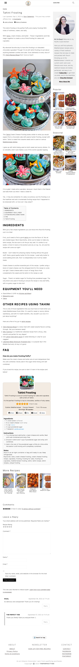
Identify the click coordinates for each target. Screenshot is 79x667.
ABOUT (12, 649)
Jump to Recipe (8, 22)
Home (5, 9)
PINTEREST (66, 656)
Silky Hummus (7, 332)
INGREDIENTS (9, 210)
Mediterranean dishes (10, 142)
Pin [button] (27, 413)
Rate (43, 413)
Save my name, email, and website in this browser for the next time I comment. (26, 575)
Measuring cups (8, 296)
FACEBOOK (66, 651)
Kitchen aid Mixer (25, 293)
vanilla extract (19, 429)
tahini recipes (26, 321)
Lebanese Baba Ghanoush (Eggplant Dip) (17, 342)
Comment (6, 531)
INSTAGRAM (66, 654)
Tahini (8, 36)
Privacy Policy (12, 651)
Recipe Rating (7, 524)
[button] (17, 404)
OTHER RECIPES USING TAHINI (14, 214)
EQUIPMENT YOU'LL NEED (13, 212)
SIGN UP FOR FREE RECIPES (39, 649)
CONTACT (67, 649)
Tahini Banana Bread (12, 55)
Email (35, 413)
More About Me (64, 81)
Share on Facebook (21, 22)
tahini (26, 237)
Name (5, 557)
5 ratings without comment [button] (31, 509)
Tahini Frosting (10, 219)
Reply (46, 606)
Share (20, 413)
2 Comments (16, 19)
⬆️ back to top (39, 637)
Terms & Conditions (12, 654)
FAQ (6, 217)
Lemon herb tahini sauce (14, 337)
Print (12, 413)
